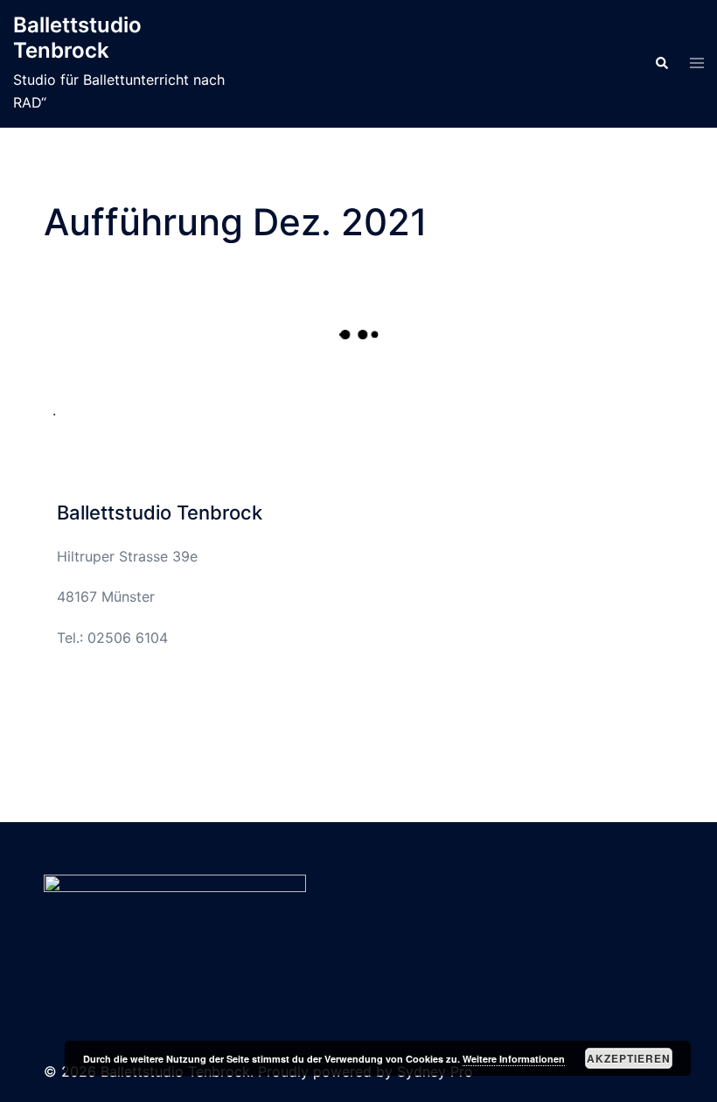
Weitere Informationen (514, 1058)
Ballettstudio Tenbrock (77, 37)
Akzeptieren (629, 1058)
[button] (661, 64)
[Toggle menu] (697, 64)
